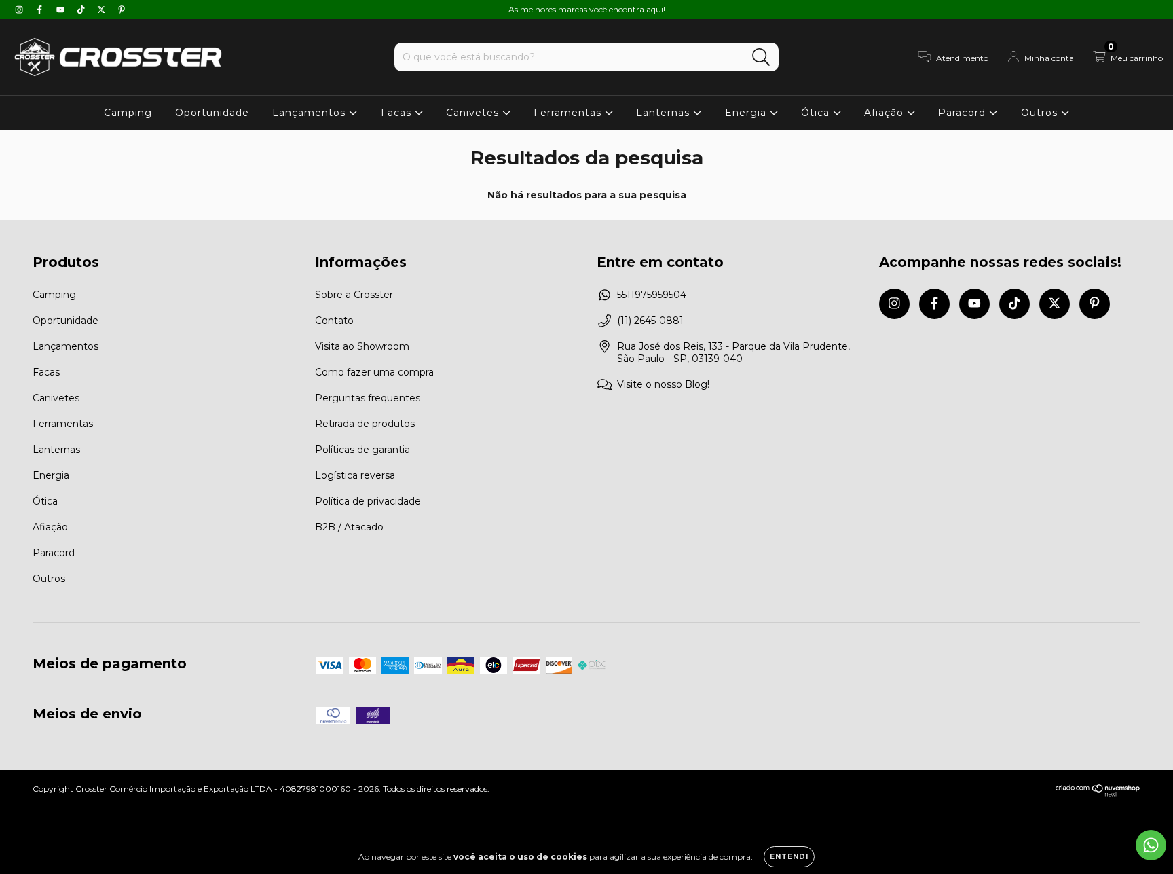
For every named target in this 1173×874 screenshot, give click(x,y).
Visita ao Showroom (362, 346)
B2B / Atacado (349, 527)
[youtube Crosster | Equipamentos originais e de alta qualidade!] (62, 9)
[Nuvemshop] (1098, 793)
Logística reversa (355, 475)
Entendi (789, 856)
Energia (747, 113)
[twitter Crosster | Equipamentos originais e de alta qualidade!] (102, 9)
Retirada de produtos (365, 424)
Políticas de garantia (362, 449)
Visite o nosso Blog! (663, 384)
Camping (128, 113)
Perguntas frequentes (367, 398)
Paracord (963, 113)
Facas (398, 113)
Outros (1041, 113)
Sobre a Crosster (354, 295)
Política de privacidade (368, 501)
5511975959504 (651, 295)
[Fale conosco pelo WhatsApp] (1151, 845)
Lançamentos (310, 113)
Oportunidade (212, 113)
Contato (334, 320)
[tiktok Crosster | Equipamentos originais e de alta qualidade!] (82, 9)
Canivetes (474, 113)
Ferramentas (569, 113)
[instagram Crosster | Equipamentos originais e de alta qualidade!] (20, 9)
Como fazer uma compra (374, 372)
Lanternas (664, 113)
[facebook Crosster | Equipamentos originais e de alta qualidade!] (41, 9)
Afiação (885, 113)
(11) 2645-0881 (650, 320)
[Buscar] (761, 57)
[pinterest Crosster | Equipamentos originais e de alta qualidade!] (121, 9)
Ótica (817, 113)
